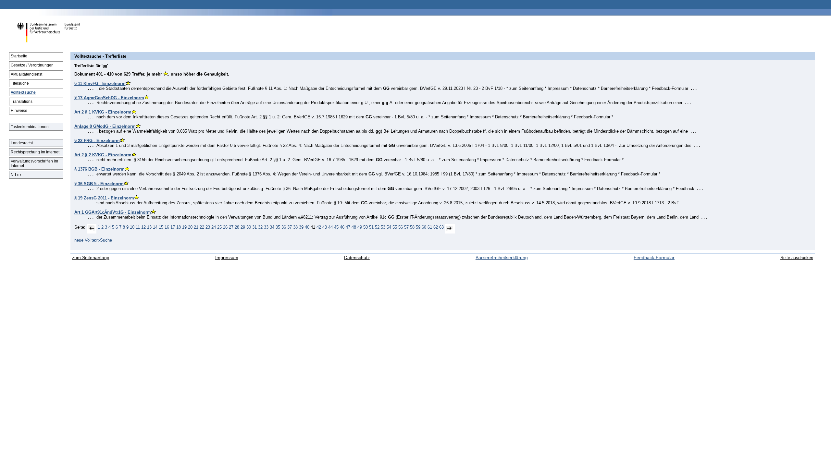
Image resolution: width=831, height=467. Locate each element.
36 (283, 227)
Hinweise (19, 110)
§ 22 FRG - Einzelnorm (97, 140)
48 (354, 227)
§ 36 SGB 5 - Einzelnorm (99, 183)
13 (149, 227)
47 (348, 227)
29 (243, 227)
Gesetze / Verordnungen (32, 65)
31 (254, 227)
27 (231, 227)
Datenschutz (357, 257)
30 (248, 227)
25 (219, 227)
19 (184, 227)
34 (272, 227)
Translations (21, 101)
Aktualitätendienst (26, 74)
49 (359, 227)
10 (132, 227)
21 (196, 227)
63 (441, 227)
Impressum (226, 257)
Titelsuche (20, 83)
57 (406, 227)
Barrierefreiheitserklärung (502, 257)
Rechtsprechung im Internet (35, 152)
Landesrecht (22, 143)
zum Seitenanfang (90, 257)
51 (371, 227)
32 (260, 227)
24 (213, 227)
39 (301, 227)
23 (207, 227)
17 (172, 227)
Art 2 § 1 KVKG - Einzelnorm (102, 112)
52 (377, 227)
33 (266, 227)
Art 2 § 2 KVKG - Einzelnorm (102, 154)
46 (342, 227)
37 (289, 227)
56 (400, 227)
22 (202, 227)
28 (237, 227)
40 (307, 227)
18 (178, 227)
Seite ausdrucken (796, 257)
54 (389, 227)
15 (161, 227)
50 (365, 227)
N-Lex (16, 175)
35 (278, 227)
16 (167, 227)
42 (318, 227)
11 (138, 227)
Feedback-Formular (654, 257)
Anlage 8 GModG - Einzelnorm (105, 126)
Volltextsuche (23, 92)
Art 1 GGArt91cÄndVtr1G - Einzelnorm (112, 212)
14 (155, 227)
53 (383, 227)
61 (430, 227)
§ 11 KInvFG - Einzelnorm (100, 83)
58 (412, 227)
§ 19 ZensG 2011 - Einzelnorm (104, 198)
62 (435, 227)
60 (424, 227)
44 (330, 227)
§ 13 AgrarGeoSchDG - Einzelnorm (109, 97)
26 (225, 227)
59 (418, 227)
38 (295, 227)
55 (394, 227)
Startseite (19, 56)
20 (190, 227)
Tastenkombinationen (30, 127)
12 (143, 227)
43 (324, 227)
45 (336, 227)
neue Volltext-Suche (93, 240)
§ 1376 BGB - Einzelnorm (99, 169)
